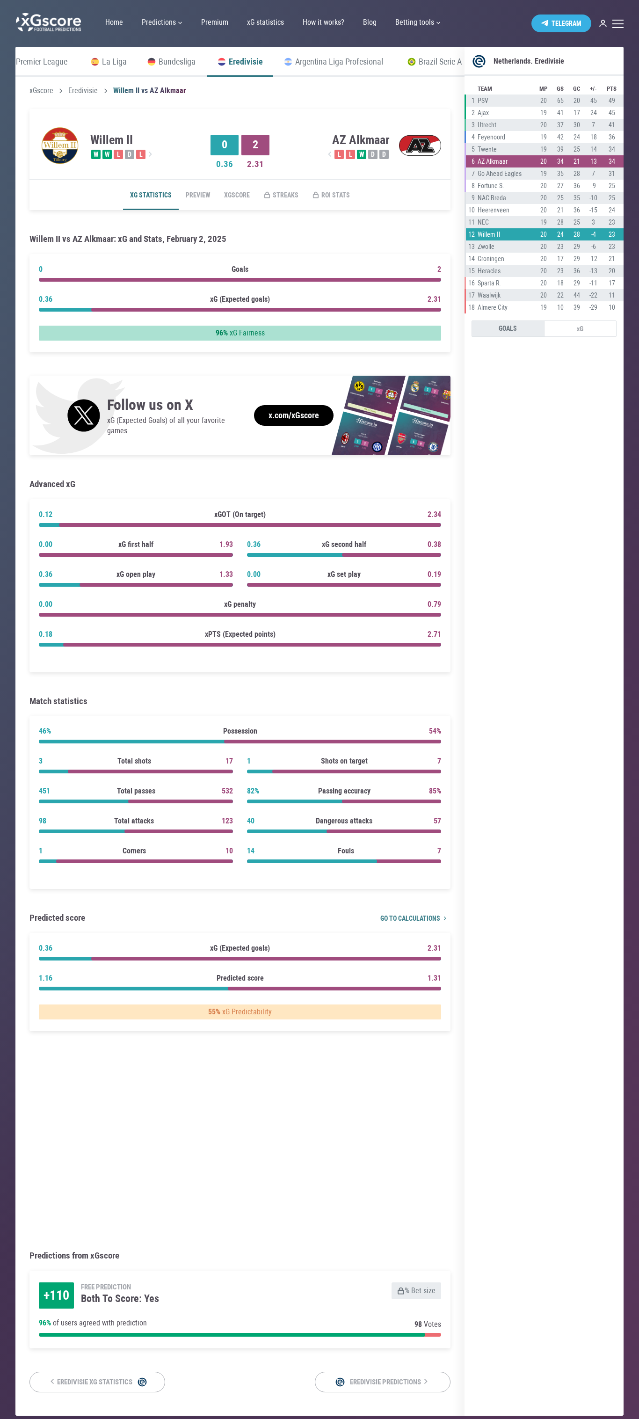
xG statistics (151, 195)
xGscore (41, 91)
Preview (198, 195)
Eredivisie (83, 91)
